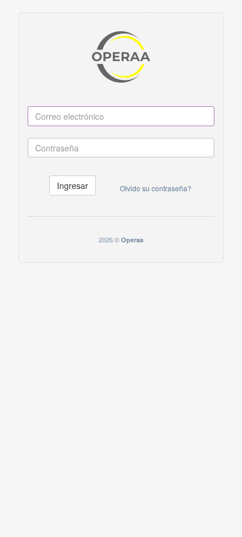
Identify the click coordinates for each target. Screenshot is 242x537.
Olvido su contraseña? (155, 188)
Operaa (132, 239)
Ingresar (72, 185)
